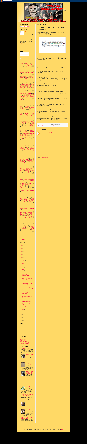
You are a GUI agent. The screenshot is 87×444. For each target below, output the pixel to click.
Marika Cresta (22, 170)
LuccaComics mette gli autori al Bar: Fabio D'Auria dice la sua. (29, 372)
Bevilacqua (24, 83)
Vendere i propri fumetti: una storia (27, 285)
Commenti (22, 55)
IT (30, 149)
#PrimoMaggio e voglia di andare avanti (28, 306)
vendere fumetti (27, 229)
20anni (32, 63)
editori (26, 113)
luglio (23, 267)
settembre (23, 264)
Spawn (24, 216)
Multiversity (24, 182)
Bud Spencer (21, 87)
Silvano (22, 215)
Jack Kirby (24, 150)
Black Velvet (28, 84)
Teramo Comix (27, 220)
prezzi (29, 198)
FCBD (28, 123)
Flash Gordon (26, 126)
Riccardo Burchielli (22, 203)
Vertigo (32, 229)
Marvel (28, 171)
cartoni (31, 89)
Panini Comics (30, 190)
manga (30, 166)
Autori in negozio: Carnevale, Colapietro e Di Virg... (26, 275)
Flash (22, 126)
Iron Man (27, 149)
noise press (23, 186)
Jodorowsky (25, 151)
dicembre (23, 260)
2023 (21, 248)
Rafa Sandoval (31, 200)
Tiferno (21, 224)
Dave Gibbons (25, 104)
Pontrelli (29, 197)
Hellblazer (25, 146)
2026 (21, 244)
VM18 (30, 230)
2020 (21, 253)
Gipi (33, 138)
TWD (28, 226)
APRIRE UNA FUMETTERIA (24, 343)
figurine (27, 125)
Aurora (33, 77)
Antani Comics (30, 72)
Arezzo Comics (23, 76)
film (33, 125)
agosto (23, 266)
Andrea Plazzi (22, 72)
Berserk (21, 83)
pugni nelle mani (24, 200)
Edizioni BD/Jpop (30, 115)
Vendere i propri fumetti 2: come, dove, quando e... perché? (29, 355)
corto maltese (26, 98)
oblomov (22, 187)
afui (31, 64)
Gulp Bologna (22, 145)
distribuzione (48, 125)
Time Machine (26, 224)
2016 (21, 259)
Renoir (27, 202)
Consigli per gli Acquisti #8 (25, 348)
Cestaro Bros (25, 91)
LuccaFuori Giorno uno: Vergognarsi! (29, 410)
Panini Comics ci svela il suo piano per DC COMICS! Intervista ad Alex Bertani (27, 380)
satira (25, 212)
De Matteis (27, 106)
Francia (25, 127)
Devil (31, 106)
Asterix (26, 77)
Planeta (29, 196)
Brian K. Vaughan (29, 86)
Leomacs (31, 158)
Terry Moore (25, 223)
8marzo (20, 64)
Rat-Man (30, 201)
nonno (27, 186)
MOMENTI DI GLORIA (24, 338)
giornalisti (21, 138)
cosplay (31, 98)
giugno (23, 269)
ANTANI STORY (22, 340)
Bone (27, 85)
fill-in (30, 125)
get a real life (31, 135)
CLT (20, 94)
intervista (32, 148)
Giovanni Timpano (28, 138)
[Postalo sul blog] (55, 124)
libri (50, 125)
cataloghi (25, 90)
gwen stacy (26, 145)
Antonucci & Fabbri (23, 75)
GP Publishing (22, 144)
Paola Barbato (25, 191)
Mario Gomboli (27, 170)
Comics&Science (25, 95)
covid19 (21, 99)
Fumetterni (32, 130)
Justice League (27, 152)
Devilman (21, 107)
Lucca (25, 162)
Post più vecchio (64, 155)
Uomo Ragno (23, 227)
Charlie (29, 91)
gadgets (32, 134)
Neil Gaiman (26, 184)
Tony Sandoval (22, 225)
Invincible (23, 149)
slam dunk (21, 216)
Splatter (28, 216)
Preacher (25, 198)
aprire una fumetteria (30, 75)
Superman (21, 220)
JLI (22, 151)
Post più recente (40, 155)
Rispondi (42, 135)
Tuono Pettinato (23, 226)
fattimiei (22, 123)
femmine (21, 125)
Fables (29, 121)
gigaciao (22, 137)
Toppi (29, 225)
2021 (21, 251)
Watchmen (30, 231)
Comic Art (28, 94)
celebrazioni (30, 90)
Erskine (26, 120)
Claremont (24, 93)
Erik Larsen (21, 120)
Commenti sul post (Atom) (45, 157)
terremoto (21, 223)
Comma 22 (30, 95)
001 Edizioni (27, 63)
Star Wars (30, 217)
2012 (21, 318)
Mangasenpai (29, 167)
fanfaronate (27, 122)
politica (25, 197)
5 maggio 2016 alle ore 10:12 (50, 132)
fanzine (32, 122)
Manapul (21, 166)
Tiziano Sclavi (31, 224)
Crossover (30, 99)
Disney (30, 108)
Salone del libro (24, 211)
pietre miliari (27, 194)
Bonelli (30, 85)
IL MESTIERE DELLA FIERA (24, 342)
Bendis (25, 82)
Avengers (32, 78)
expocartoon (21, 121)
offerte (26, 187)
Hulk (27, 147)
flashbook (31, 126)
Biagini (29, 83)
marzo (23, 309)
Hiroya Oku (32, 146)
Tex (28, 223)
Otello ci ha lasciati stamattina (28, 402)
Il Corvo (31, 147)
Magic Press (30, 163)
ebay (22, 112)
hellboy (28, 146)
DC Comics (22, 106)
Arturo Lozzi (21, 77)
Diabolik (32, 107)
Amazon (30, 70)
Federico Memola (25, 124)
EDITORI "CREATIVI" (23, 339)
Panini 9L (22, 190)
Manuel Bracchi (25, 169)
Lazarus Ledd (22, 158)
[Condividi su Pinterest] (59, 124)
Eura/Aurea (30, 120)
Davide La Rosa (23, 105)
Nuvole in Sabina (31, 186)
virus (27, 230)
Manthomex (27, 168)
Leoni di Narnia (22, 159)
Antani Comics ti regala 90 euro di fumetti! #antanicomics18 (29, 363)
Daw (32, 105)
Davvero (28, 105)
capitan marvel (27, 88)
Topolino (26, 225)
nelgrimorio (31, 184)
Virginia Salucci (23, 230)
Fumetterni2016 (24, 131)
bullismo (29, 87)
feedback (31, 124)
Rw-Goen (25, 208)
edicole (21, 113)
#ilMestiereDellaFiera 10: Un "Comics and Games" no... (27, 304)
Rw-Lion (31, 208)
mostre (32, 180)
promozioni (31, 199)
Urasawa (27, 227)
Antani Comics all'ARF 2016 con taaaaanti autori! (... (27, 284)
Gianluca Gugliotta (31, 136)
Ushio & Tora (32, 227)
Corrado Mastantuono (23, 97)
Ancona (21, 71)
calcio (22, 88)
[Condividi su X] (56, 124)
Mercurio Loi (22, 173)
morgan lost (26, 180)
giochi (31, 137)
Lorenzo (24, 160)
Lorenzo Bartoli (29, 160)
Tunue (33, 225)
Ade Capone (28, 64)
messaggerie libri (54, 125)
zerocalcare (58, 125)
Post (22, 53)
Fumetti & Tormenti (26, 133)
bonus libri (21, 86)
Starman (21, 218)
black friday (23, 84)
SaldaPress (32, 209)
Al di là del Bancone (23, 65)
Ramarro (21, 201)
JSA (23, 152)
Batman (30, 79)
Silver (25, 215)
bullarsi (25, 87)
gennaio (23, 312)
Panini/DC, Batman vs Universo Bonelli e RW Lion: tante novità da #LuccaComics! (27, 395)
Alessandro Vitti (28, 67)
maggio (23, 270)
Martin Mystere (23, 171)
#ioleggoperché (21, 63)
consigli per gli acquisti (30, 96)
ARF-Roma (30, 76)
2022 (21, 250)
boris (25, 86)
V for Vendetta (23, 228)
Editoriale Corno (28, 114)
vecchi (22, 229)
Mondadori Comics (27, 179)
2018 (21, 256)
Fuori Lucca (26, 134)
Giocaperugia (27, 137)
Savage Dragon (30, 212)
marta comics (32, 170)
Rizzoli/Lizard (22, 205)
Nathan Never (22, 184)
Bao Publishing (43, 125)
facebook (32, 121)
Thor (31, 223)
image (27, 148)
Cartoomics (21, 90)
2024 (21, 247)
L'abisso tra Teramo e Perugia (26, 287)
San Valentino (30, 211)
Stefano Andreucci (27, 218)
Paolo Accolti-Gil (30, 191)
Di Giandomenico (26, 107)
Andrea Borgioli (25, 71)
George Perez (26, 135)
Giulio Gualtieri (23, 139)
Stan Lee (31, 216)
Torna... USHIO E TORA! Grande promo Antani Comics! (26, 418)
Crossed (26, 99)
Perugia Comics (31, 192)
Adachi (24, 64)
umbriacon (32, 226)
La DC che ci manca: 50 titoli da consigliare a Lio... (26, 293)
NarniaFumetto (24, 183)
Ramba (25, 201)
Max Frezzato (30, 172)
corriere (28, 97)
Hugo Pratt (22, 147)
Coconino (23, 94)
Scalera (20, 213)
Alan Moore (30, 65)
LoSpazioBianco (22, 161)
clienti (29, 93)
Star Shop (25, 217)
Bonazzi (24, 85)
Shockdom (32, 214)
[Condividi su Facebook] (57, 124)
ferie (24, 125)
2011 (21, 320)
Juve (31, 152)
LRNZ (27, 161)
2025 (21, 245)
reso (30, 202)
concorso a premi (22, 96)
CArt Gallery (26, 89)
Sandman (21, 212)
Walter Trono (25, 231)
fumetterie (24, 130)
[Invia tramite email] (54, 124)
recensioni (21, 202)
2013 (21, 317)
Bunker (33, 87)
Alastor (21, 66)
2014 (21, 315)
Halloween (30, 145)
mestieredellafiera (22, 174)
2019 (21, 254)
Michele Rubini (29, 174)
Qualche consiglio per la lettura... (26, 291)
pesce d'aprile (30, 193)
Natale (30, 183)
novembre (23, 261)
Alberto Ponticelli (29, 66)
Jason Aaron (29, 150)
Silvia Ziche (28, 215)
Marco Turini (31, 169)
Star (20, 217)
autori (26, 78)
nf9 (27, 185)
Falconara (22, 122)
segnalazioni (22, 214)
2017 (21, 257)
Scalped (24, 213)
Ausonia (22, 78)
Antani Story (30, 74)
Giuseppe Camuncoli (23, 140)
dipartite (23, 108)
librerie (27, 159)
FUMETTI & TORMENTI (24, 341)
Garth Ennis (21, 135)
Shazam (28, 214)
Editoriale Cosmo (22, 115)
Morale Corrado (43, 132)
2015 (21, 314)
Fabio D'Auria (25, 121)
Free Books (25, 128)
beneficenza (30, 82)
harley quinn (21, 146)
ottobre (23, 263)
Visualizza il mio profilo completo (25, 43)
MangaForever (22, 167)
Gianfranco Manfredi (24, 136)
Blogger (62, 429)
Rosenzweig (21, 208)
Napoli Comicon (31, 182)
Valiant (28, 228)
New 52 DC (22, 185)
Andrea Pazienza (30, 71)
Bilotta (33, 83)
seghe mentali (30, 213)
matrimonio (24, 172)
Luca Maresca (31, 161)
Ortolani (31, 187)
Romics (24, 207)
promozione (25, 199)
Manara (26, 166)
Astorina (29, 77)
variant (32, 228)
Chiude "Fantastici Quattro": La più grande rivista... (27, 279)
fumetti (32, 131)
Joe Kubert (29, 151)
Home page (52, 155)
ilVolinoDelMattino (22, 148)
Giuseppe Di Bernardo (30, 140)
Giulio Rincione (30, 139)
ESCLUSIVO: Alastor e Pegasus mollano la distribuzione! (29, 386)
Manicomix (22, 168)
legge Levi (26, 158)
